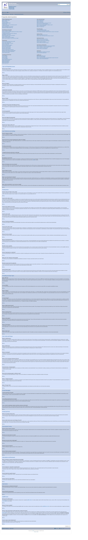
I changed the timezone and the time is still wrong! (9, 33)
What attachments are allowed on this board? (43, 51)
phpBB (34, 159)
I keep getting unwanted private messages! (43, 30)
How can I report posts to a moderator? (8, 49)
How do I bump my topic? (6, 52)
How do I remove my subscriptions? (42, 48)
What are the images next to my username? (8, 35)
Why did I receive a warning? (6, 48)
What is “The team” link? (40, 26)
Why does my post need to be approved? (8, 51)
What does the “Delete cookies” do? (7, 27)
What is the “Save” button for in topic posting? (8, 50)
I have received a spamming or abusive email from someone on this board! (47, 31)
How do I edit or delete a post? (6, 42)
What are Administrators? (40, 20)
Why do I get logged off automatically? (7, 26)
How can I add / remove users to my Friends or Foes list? (45, 35)
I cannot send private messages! (41, 29)
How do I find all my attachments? (42, 52)
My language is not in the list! (6, 34)
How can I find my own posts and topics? (43, 42)
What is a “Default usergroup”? (41, 25)
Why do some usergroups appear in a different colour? (45, 24)
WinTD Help (11, 7)
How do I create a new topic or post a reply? (8, 41)
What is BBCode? (4, 55)
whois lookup (4, 512)
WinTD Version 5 (12, 6)
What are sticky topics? (5, 61)
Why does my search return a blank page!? (43, 40)
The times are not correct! (6, 32)
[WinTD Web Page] (5, 5)
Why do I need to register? (6, 20)
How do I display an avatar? (6, 36)
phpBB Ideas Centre (46, 506)
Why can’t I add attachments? (6, 47)
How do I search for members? (41, 41)
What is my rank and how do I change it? (8, 37)
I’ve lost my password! (5, 25)
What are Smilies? (4, 57)
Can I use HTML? (4, 56)
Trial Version (11, 8)
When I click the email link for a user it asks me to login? (10, 38)
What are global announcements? (7, 59)
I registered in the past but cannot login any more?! (9, 24)
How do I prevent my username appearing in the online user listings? (12, 31)
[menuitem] (8, 12)
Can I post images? (5, 58)
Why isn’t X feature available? (41, 56)
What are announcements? (6, 60)
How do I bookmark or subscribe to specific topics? (44, 46)
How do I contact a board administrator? (42, 58)
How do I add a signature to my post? (7, 43)
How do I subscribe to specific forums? (42, 47)
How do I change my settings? (6, 30)
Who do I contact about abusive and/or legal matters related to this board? (47, 57)
